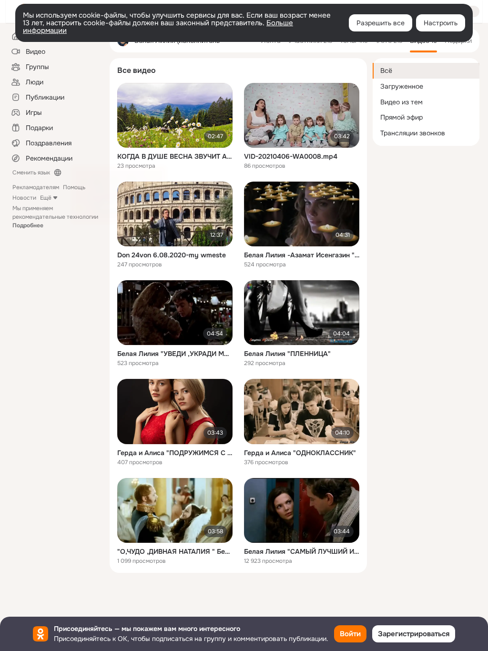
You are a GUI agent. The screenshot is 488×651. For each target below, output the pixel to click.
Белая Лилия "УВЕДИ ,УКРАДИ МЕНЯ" (175, 353)
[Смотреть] (175, 115)
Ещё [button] (45, 198)
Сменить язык (31, 172)
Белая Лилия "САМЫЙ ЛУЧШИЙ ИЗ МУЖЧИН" (301, 551)
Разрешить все (380, 23)
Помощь (74, 187)
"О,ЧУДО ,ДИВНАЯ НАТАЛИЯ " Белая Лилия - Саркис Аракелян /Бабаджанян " (175, 551)
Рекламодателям (35, 187)
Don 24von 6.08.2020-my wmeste (171, 255)
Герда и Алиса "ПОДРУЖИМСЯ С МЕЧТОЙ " (175, 452)
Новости (24, 198)
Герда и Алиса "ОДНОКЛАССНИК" (300, 452)
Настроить (441, 23)
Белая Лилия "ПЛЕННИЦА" (287, 353)
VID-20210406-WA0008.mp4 (290, 156)
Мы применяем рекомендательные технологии (55, 216)
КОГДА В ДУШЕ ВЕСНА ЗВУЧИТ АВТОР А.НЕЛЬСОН (175, 156)
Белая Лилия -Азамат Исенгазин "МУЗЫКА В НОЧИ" (301, 255)
